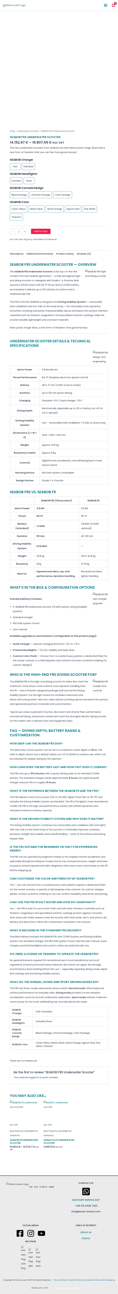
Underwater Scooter (28, 131)
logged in (34, 1077)
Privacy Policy (60, 1280)
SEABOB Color (19, 202)
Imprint (71, 1280)
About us (86, 1232)
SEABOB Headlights (23, 174)
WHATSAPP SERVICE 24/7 (86, 1199)
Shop (12, 131)
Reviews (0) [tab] (84, 253)
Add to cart (40, 231)
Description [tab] (17, 253)
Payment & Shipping (105, 1280)
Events (86, 1238)
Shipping (28, 239)
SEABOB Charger (21, 160)
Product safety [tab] (65, 253)
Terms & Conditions (85, 1280)
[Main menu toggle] (105, 5)
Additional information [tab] (39, 253)
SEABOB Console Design (26, 188)
